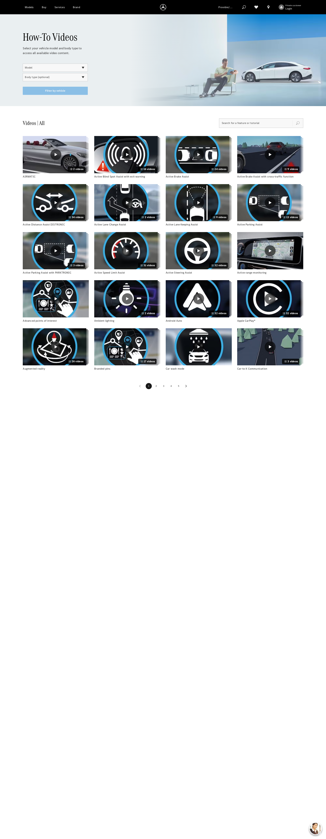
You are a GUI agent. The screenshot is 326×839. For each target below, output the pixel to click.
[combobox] (55, 68)
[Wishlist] (256, 7)
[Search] (244, 7)
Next (186, 386)
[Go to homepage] (163, 7)
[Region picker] (268, 7)
